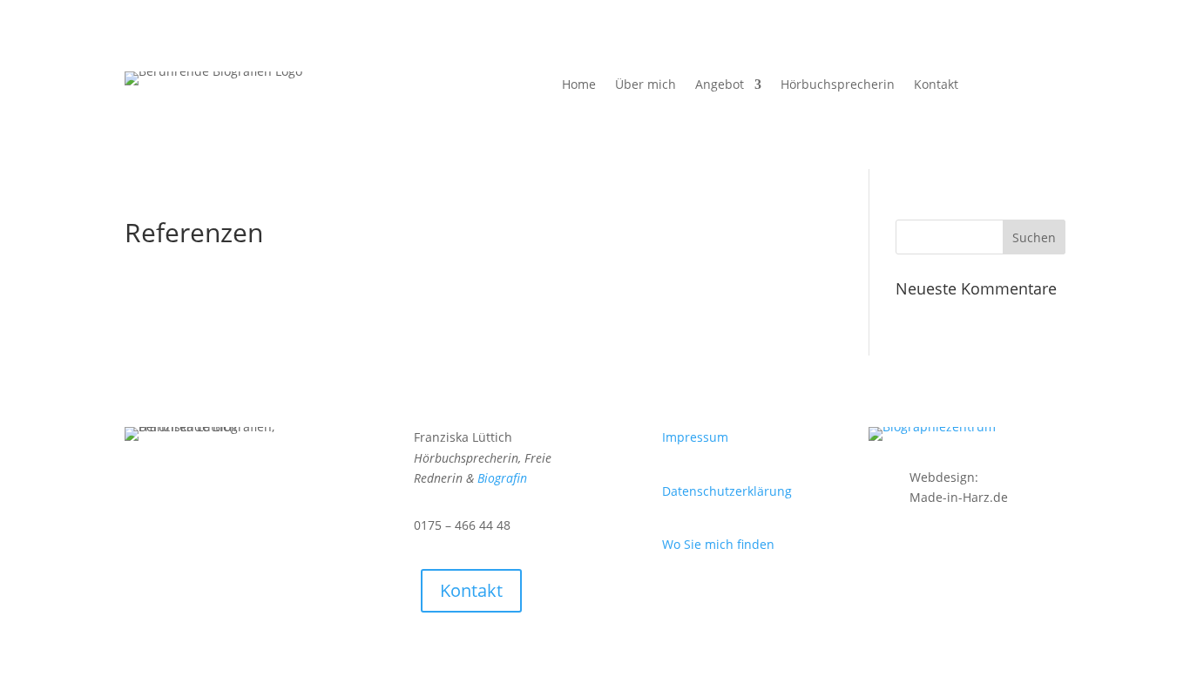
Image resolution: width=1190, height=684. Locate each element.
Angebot (719, 85)
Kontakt (936, 85)
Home (579, 85)
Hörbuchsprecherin (838, 85)
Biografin (502, 478)
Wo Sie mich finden (718, 544)
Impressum (695, 437)
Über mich (645, 85)
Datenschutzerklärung (727, 491)
